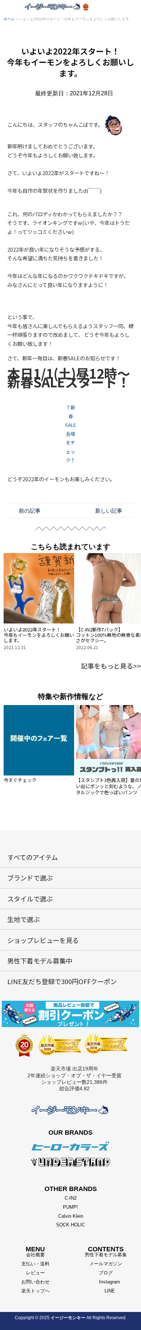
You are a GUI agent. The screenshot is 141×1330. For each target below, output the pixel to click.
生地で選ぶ (23, 919)
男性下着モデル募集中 (39, 960)
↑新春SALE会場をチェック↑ (70, 434)
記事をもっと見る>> (111, 665)
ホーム (9, 19)
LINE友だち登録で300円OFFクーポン (62, 981)
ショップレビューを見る (43, 940)
